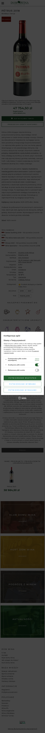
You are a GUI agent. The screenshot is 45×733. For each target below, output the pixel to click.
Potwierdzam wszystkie (22, 378)
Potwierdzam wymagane (22, 390)
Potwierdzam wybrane (22, 384)
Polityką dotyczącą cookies (13, 345)
